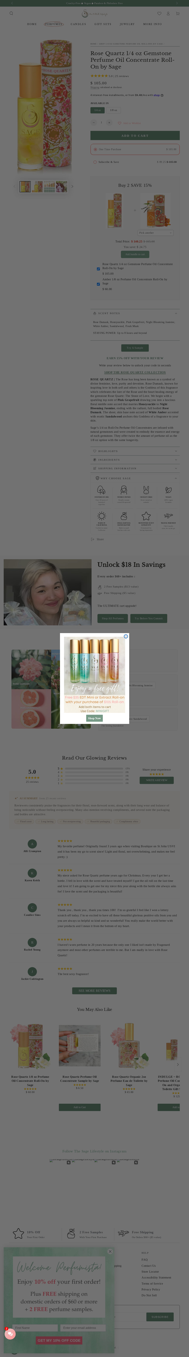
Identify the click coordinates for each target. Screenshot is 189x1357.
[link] (94, 675)
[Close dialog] (126, 636)
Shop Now (94, 718)
